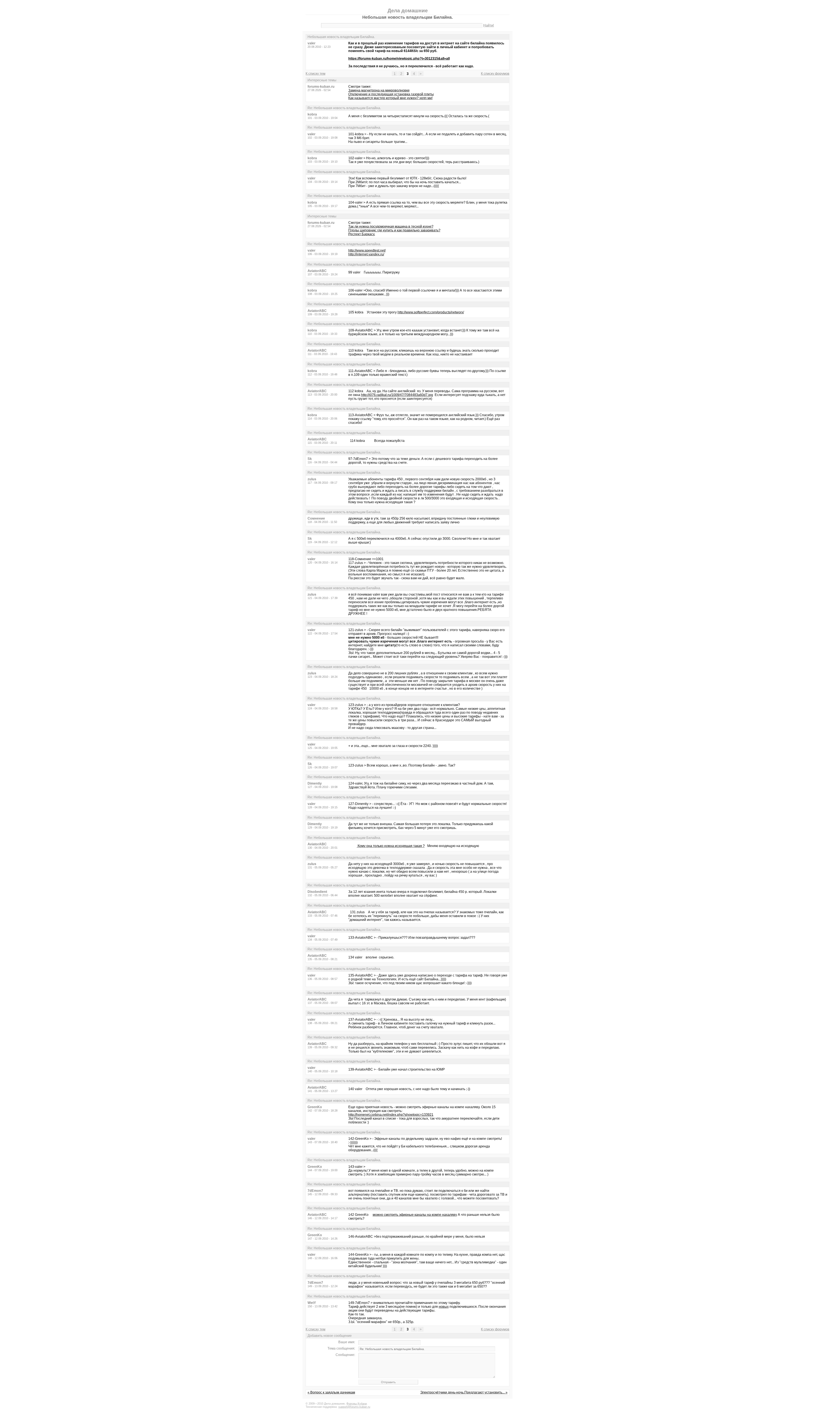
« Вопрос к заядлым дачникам (331, 1392)
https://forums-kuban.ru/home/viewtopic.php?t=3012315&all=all (399, 58)
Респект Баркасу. (361, 234)
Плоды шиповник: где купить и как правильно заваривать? (394, 230)
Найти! (488, 25)
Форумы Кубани (356, 1403)
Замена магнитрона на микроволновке (379, 90)
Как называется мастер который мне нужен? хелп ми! (390, 98)
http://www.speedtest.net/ (367, 250)
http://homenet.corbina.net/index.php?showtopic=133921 (390, 1114)
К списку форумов (495, 73)
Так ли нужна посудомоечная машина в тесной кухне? (390, 226)
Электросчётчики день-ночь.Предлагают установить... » (463, 1392)
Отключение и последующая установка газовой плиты (391, 94)
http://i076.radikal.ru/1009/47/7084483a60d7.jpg (397, 395)
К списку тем (315, 73)
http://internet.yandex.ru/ (366, 254)
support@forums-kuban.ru (354, 1406)
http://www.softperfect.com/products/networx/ (431, 312)
